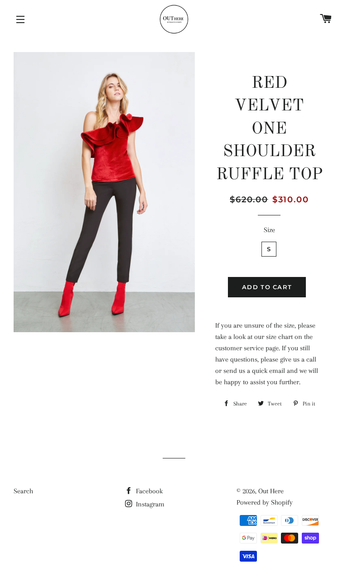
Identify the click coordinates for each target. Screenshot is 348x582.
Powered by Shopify (265, 502)
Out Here (271, 491)
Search (23, 491)
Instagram (149, 504)
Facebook (148, 491)
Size (269, 230)
